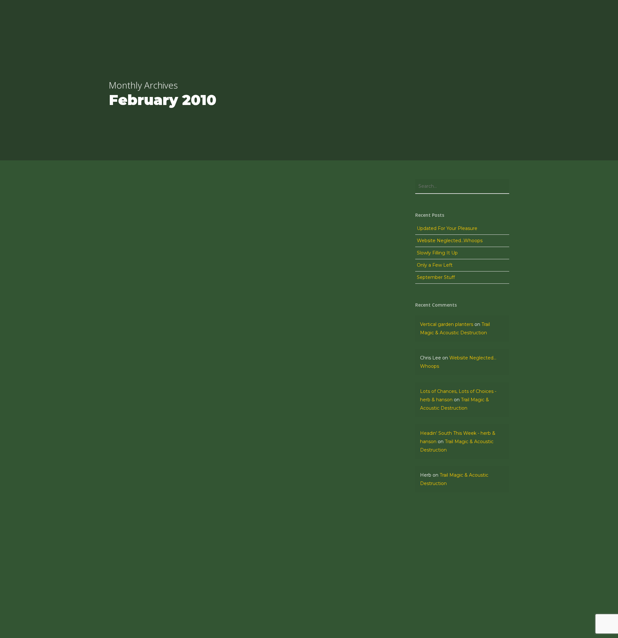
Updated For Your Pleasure (447, 228)
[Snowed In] (177, 497)
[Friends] (177, 592)
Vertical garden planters (446, 324)
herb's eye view (137, 586)
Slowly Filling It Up (437, 253)
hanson (128, 537)
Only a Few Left (435, 265)
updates (129, 523)
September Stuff (436, 277)
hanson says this (139, 617)
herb (125, 505)
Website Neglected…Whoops (449, 240)
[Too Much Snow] (177, 560)
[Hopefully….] (177, 529)
